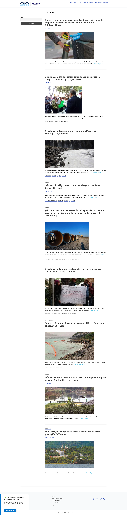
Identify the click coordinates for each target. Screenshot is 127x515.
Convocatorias (90, 2)
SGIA (73, 259)
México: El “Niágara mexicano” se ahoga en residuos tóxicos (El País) (72, 186)
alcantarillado (51, 259)
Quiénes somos (73, 2)
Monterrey (92, 476)
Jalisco (56, 259)
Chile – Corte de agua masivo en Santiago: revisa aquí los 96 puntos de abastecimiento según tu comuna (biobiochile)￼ (74, 23)
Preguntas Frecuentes (56, 500)
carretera (75, 476)
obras (60, 259)
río (59, 121)
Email (22, 17)
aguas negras (48, 200)
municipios (54, 175)
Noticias (79, 2)
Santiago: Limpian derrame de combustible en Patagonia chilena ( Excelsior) (74, 324)
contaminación (48, 175)
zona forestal (69, 478)
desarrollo (87, 476)
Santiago (56, 67)
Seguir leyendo (99, 64)
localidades (51, 121)
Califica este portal (55, 505)
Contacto (100, 2)
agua (46, 259)
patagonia (58, 367)
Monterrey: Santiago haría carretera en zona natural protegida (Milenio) (72, 433)
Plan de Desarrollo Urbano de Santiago (53, 478)
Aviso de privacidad (55, 503)
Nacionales (48, 73)
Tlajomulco (77, 259)
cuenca (59, 313)
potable (63, 259)
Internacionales (49, 17)
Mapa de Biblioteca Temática (57, 498)
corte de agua (51, 67)
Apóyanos (105, 2)
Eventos (84, 2)
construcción (81, 476)
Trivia (96, 2)
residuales (66, 200)
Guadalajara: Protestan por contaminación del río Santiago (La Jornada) (71, 132)
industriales (60, 200)
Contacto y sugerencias (56, 502)
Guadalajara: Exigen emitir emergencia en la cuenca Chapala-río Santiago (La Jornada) (72, 78)
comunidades (47, 313)
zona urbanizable (76, 478)
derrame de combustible (50, 367)
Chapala (46, 121)
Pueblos (56, 121)
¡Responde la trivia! (11, 510)
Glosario (53, 496)
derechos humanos (66, 313)
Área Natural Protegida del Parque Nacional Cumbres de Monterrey (59, 476)
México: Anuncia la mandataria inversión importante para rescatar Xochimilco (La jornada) (75, 379)
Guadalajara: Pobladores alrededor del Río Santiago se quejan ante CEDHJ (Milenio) (73, 270)
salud (62, 121)
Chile (46, 67)
